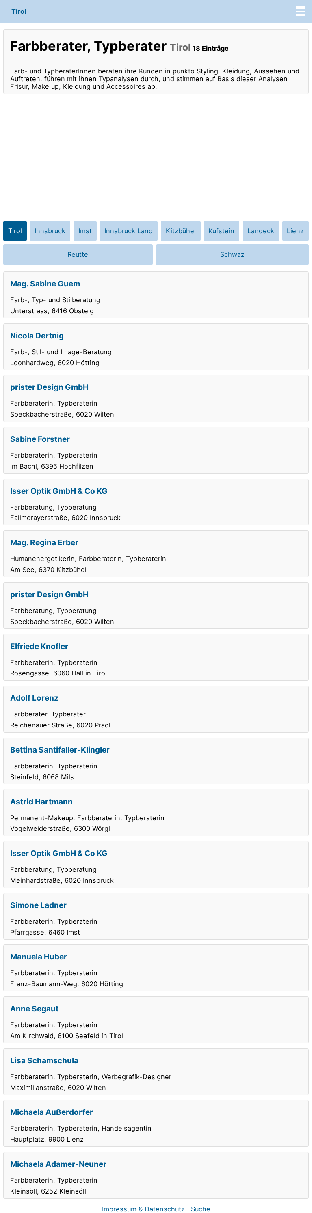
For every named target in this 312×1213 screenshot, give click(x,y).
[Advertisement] (156, 157)
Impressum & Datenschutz (143, 1209)
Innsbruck (50, 231)
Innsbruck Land (128, 231)
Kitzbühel (181, 231)
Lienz (295, 231)
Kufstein (221, 231)
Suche (200, 1209)
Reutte (77, 254)
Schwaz (232, 254)
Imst (85, 231)
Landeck (260, 231)
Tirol (18, 11)
